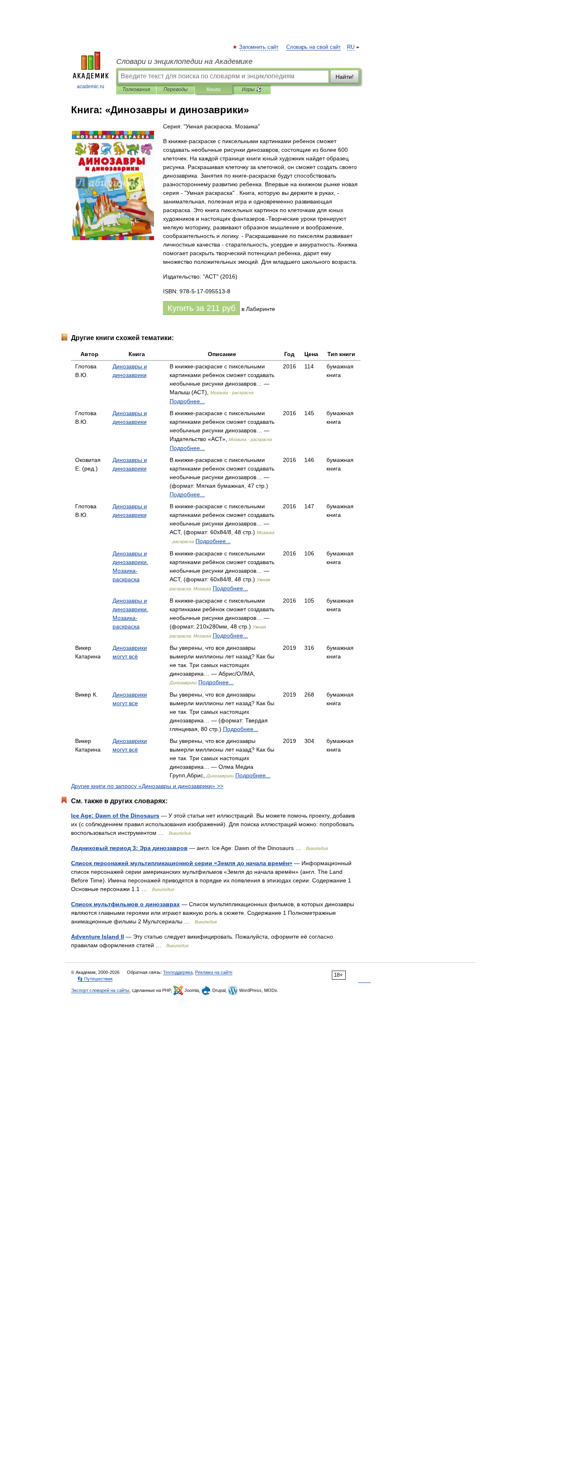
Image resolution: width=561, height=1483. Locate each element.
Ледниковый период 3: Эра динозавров (129, 848)
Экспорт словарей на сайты (100, 990)
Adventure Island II (97, 936)
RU (350, 47)
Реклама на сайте (213, 972)
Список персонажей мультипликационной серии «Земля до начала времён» (181, 863)
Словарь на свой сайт (313, 47)
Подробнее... (187, 401)
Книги (214, 89)
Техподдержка (178, 972)
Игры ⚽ (252, 89)
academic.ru (90, 86)
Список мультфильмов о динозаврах (125, 904)
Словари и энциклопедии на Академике (184, 61)
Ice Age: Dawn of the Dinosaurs (115, 815)
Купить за (201, 308)
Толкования (136, 89)
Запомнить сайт (259, 47)
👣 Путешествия (95, 978)
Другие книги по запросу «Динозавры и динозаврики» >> (147, 786)
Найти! (345, 76)
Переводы (175, 89)
